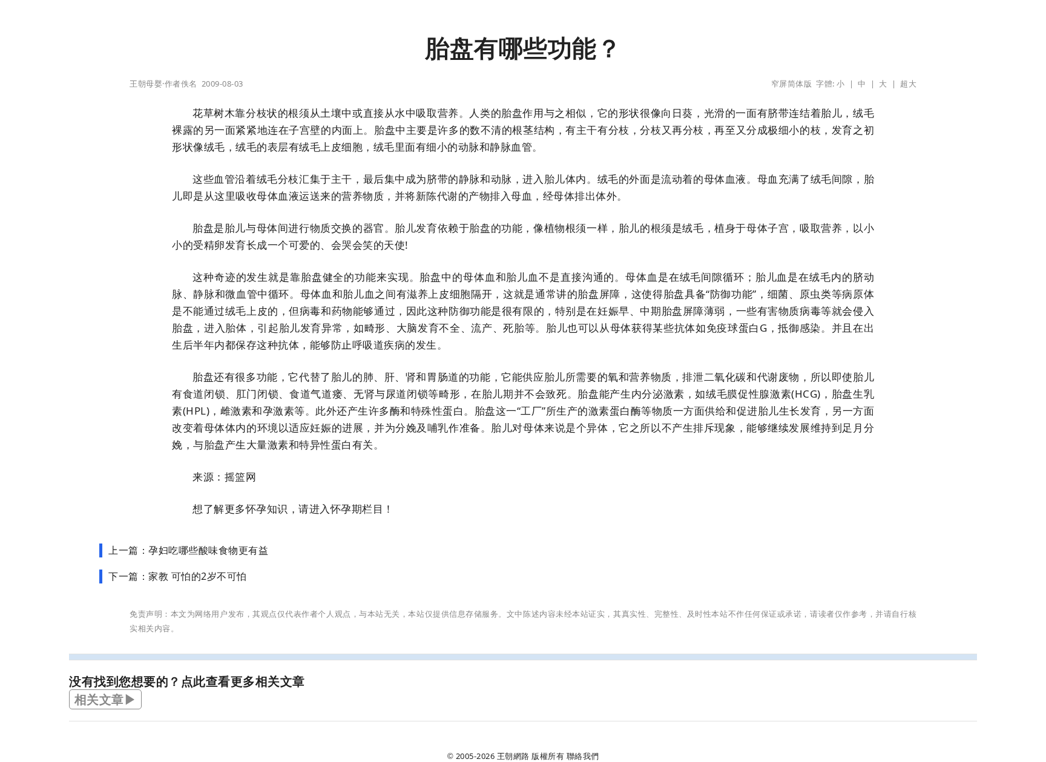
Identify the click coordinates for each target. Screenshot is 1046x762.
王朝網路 (513, 756)
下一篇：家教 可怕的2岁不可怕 (177, 576)
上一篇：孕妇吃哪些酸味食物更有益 (188, 550)
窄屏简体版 (791, 83)
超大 (908, 83)
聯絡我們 (583, 756)
